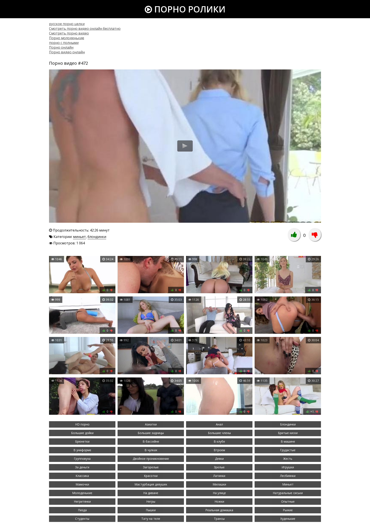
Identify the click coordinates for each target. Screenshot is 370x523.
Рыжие (288, 510)
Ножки (219, 501)
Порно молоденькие (66, 38)
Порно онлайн (61, 47)
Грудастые (287, 450)
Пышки (151, 510)
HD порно (82, 424)
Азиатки (151, 424)
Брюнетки (82, 441)
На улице (219, 493)
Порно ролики (188, 9)
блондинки (97, 236)
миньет (79, 236)
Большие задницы (151, 433)
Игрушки (288, 467)
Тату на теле (150, 519)
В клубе (219, 441)
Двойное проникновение (151, 459)
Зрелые (219, 467)
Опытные (288, 501)
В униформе (82, 450)
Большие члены (219, 433)
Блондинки (288, 424)
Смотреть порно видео (69, 33)
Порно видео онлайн (67, 52)
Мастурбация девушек (150, 484)
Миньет (288, 484)
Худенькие (287, 519)
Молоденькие (82, 493)
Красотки (151, 476)
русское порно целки (67, 23)
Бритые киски (288, 433)
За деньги (82, 467)
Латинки (219, 476)
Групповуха (82, 459)
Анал (219, 424)
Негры (150, 501)
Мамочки (82, 484)
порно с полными (64, 42)
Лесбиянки (287, 476)
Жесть (287, 459)
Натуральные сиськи (288, 493)
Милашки (219, 484)
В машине (288, 441)
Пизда (82, 510)
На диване (150, 493)
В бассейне (151, 441)
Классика (82, 476)
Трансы (219, 519)
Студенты (82, 519)
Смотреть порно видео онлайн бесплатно (85, 28)
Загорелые (151, 467)
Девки (219, 459)
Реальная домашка (219, 510)
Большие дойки (82, 433)
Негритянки (82, 501)
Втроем (219, 450)
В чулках (151, 450)
